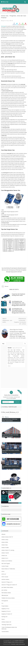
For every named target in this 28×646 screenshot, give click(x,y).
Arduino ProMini (5, 547)
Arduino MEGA (5, 542)
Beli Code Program (6, 563)
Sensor (6, 286)
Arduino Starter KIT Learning (8, 550)
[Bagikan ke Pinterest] (25, 23)
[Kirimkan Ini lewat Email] (22, 23)
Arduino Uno (4, 555)
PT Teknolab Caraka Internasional (17, 644)
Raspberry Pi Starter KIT (7, 614)
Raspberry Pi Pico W (6, 611)
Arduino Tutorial (5, 552)
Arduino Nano (5, 545)
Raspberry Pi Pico (5, 608)
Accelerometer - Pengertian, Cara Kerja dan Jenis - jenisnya (20, 322)
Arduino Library (5, 539)
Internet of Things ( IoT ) (7, 582)
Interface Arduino (5, 579)
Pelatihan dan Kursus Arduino (8, 598)
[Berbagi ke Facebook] (14, 23)
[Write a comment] (25, 343)
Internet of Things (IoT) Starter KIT (9, 584)
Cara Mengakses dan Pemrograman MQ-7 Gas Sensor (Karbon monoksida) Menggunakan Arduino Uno (18, 303)
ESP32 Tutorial (5, 576)
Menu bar (5, 2)
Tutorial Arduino (5, 631)
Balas (9, 365)
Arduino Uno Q (5, 558)
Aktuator (3, 534)
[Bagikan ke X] (16, 23)
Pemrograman (5, 600)
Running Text (4, 616)
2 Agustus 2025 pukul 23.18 (17, 347)
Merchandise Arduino (6, 592)
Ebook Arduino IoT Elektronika (8, 568)
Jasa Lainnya (4, 590)
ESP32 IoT (4, 574)
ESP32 (3, 571)
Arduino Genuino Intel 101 (7, 537)
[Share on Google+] (19, 23)
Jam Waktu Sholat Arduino (7, 587)
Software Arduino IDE (6, 622)
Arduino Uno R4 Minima (7, 560)
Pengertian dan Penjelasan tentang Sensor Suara (18, 294)
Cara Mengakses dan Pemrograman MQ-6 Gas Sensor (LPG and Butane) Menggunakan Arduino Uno (18, 310)
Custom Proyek (5, 566)
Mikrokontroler (5, 595)
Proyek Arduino (5, 606)
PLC (2, 603)
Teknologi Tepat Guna (6, 624)
